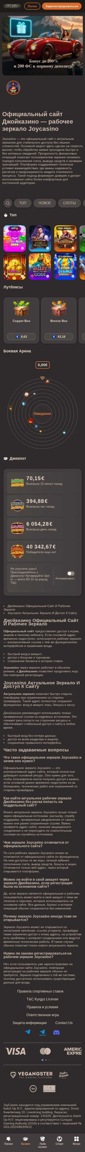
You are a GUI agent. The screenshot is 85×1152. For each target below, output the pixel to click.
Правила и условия (42, 1007)
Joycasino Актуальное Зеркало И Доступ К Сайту (42, 613)
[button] (42, 203)
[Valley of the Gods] (40, 266)
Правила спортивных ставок (40, 991)
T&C (13, 582)
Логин (32, 6)
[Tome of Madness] (40, 238)
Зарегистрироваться (62, 6)
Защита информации (29, 1023)
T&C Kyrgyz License (42, 999)
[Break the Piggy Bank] (14, 266)
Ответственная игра (42, 1015)
